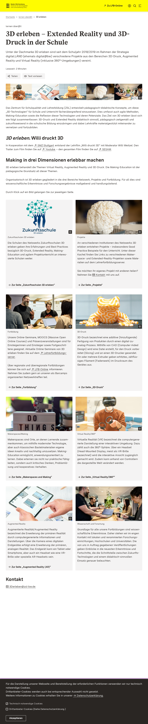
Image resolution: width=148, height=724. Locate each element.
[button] (13, 76)
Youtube (51, 149)
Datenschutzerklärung (90, 695)
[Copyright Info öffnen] (140, 97)
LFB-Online (41, 369)
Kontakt (100, 274)
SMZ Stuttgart (46, 145)
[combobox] (129, 5)
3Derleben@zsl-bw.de (22, 586)
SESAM (106, 149)
